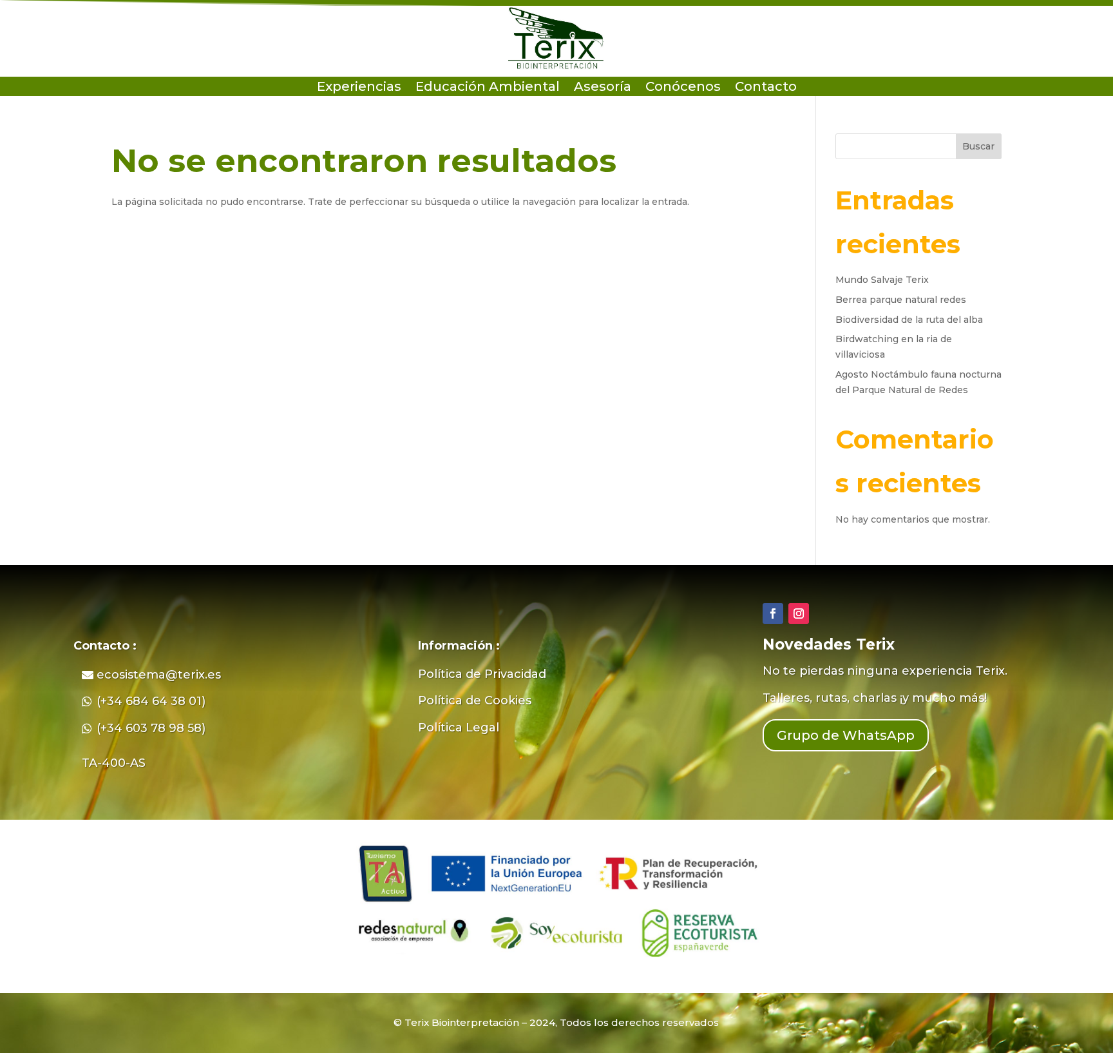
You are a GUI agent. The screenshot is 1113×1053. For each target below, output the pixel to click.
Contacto (766, 88)
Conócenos (683, 88)
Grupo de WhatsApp (846, 735)
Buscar (978, 146)
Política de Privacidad (482, 674)
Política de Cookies (474, 700)
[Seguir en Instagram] (798, 613)
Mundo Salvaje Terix (882, 279)
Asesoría (602, 88)
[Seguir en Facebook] (773, 613)
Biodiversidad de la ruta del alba (909, 319)
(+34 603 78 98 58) (151, 728)
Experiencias (359, 88)
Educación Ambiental (487, 88)
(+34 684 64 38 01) (151, 701)
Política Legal (458, 727)
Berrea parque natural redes (900, 299)
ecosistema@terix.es (159, 675)
